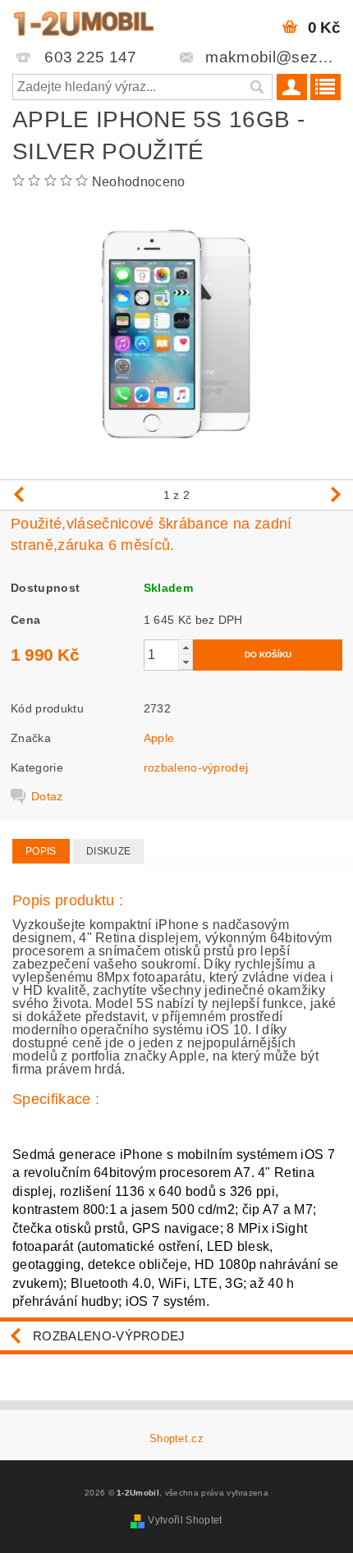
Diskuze (108, 851)
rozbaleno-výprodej (196, 767)
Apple (159, 737)
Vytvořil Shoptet (185, 1520)
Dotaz (47, 796)
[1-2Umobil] (83, 21)
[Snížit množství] (185, 662)
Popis (41, 851)
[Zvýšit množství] (185, 647)
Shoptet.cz (176, 1438)
